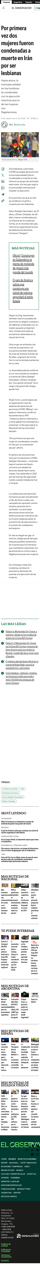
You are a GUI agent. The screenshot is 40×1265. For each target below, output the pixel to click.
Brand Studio (8, 1170)
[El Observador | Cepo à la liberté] (35, 996)
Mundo (19, 1170)
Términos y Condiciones (6, 1256)
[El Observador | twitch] (37, 1154)
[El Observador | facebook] (28, 1146)
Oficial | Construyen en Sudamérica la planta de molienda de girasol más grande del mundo (17, 823)
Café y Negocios (28, 1163)
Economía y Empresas (12, 1166)
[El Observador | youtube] (38, 1146)
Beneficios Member (27, 1159)
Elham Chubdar (8, 801)
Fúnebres (15, 1178)
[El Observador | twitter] (24, 1146)
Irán (22, 789)
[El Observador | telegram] (32, 1154)
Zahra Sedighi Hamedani (12, 797)
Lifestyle (31, 1174)
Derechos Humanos (10, 793)
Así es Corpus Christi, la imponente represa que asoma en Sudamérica (20, 840)
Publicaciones (8, 1189)
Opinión (5, 1178)
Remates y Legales (10, 1181)
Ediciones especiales (11, 1185)
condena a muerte (9, 789)
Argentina (6, 1193)
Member (12, 1159)
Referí (4, 1163)
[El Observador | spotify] (37, 1150)
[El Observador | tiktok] (27, 1150)
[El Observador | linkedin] (32, 1150)
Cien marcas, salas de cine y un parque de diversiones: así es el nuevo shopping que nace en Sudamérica (19, 849)
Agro (27, 1166)
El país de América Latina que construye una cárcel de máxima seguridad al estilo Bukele (19, 832)
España (17, 1193)
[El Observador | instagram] (33, 1146)
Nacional (14, 1163)
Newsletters (23, 1189)
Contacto (5, 1260)
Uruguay (6, 2)
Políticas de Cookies (6, 1245)
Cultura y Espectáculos (13, 1174)
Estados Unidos (9, 1196)
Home (4, 1159)
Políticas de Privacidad (6, 1250)
